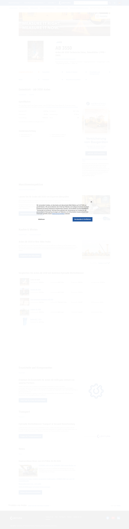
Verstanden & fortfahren (82, 219)
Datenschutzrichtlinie (58, 213)
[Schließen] (91, 201)
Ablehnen (41, 219)
